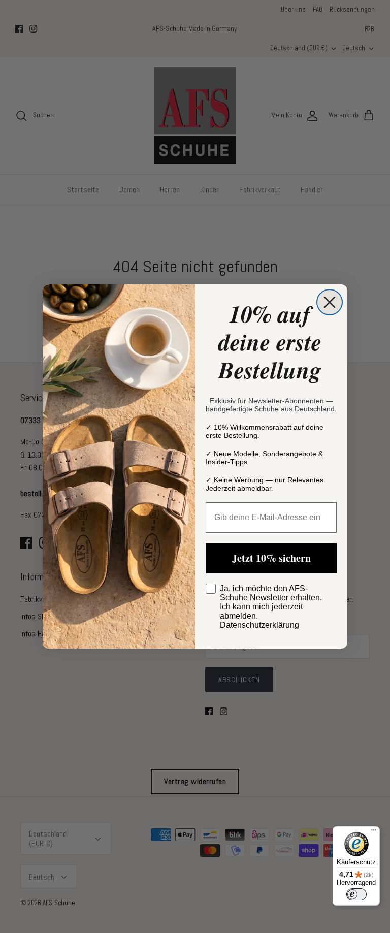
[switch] (356, 894)
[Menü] (374, 832)
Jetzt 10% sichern (271, 558)
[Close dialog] (329, 302)
